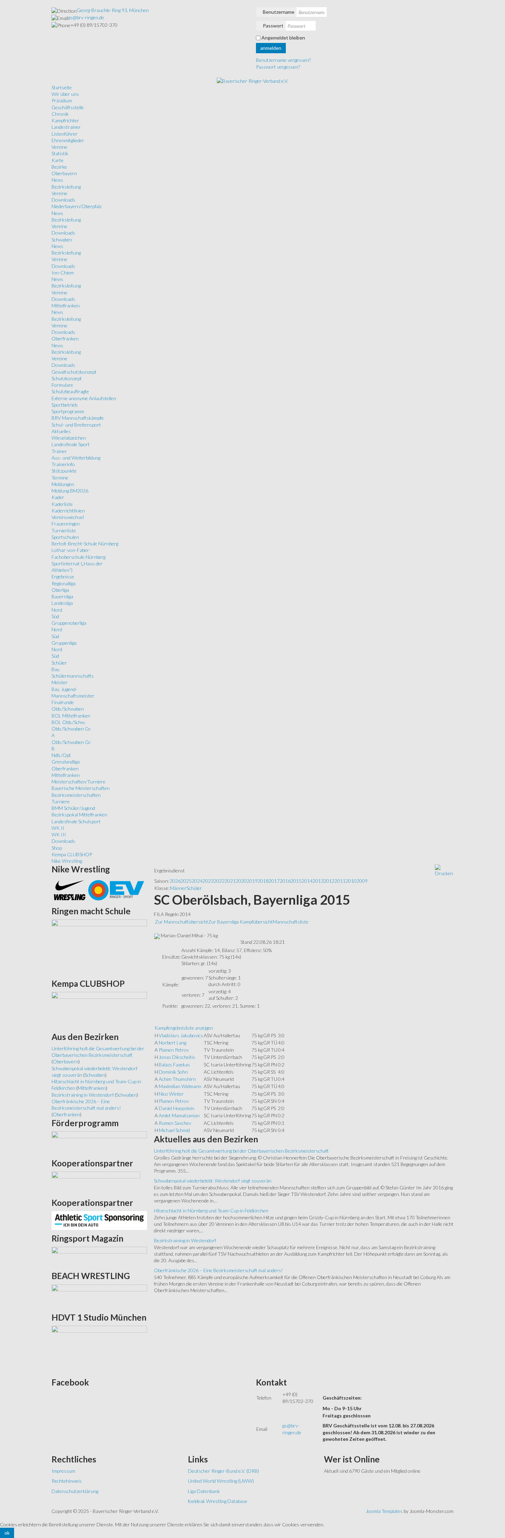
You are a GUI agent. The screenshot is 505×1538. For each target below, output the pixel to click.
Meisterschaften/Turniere (78, 781)
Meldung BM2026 (70, 491)
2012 (329, 881)
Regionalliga (64, 583)
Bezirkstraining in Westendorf (185, 1240)
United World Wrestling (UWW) (221, 1481)
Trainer (59, 451)
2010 (351, 881)
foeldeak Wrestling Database (217, 1501)
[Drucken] (444, 870)
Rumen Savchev (175, 1123)
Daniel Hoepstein (176, 1108)
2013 (318, 881)
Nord (57, 610)
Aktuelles (61, 431)
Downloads (63, 200)
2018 (263, 881)
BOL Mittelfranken (71, 716)
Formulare (62, 385)
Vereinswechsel (68, 517)
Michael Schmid (174, 1130)
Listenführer (65, 134)
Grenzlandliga (66, 762)
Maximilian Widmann (180, 1086)
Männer (178, 888)
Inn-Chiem (63, 272)
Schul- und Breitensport (76, 425)
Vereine (59, 147)
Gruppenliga (64, 643)
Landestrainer (66, 127)
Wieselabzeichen (69, 438)
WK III (59, 834)
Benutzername (278, 12)
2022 (219, 881)
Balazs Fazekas (174, 1064)
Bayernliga (62, 596)
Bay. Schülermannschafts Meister (73, 676)
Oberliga (60, 590)
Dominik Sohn (173, 1072)
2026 (175, 881)
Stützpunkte (64, 471)
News (57, 180)
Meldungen (63, 484)
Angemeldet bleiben (283, 38)
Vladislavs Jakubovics (181, 1035)
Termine (60, 477)
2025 (186, 881)
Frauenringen (66, 524)
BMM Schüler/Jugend (73, 808)
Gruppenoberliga (69, 623)
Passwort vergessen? (278, 67)
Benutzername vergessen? (283, 60)
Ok (7, 1533)
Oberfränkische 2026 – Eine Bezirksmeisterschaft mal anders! (218, 1270)
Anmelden (270, 48)
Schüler (59, 663)
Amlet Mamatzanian (179, 1115)
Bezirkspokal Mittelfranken (79, 814)
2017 (274, 881)
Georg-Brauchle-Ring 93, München (113, 10)
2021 (230, 881)
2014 (307, 881)
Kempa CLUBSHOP (72, 854)
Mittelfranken (66, 305)
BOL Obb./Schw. (69, 722)
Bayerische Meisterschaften (81, 788)
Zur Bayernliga (224, 922)
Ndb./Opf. (61, 755)
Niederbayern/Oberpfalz (77, 206)
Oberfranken (65, 338)
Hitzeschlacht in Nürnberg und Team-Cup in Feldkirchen (211, 1210)
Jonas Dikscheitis (177, 1057)
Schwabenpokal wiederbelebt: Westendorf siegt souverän (212, 1181)
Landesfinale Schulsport (76, 821)
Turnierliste (64, 530)
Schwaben (62, 239)
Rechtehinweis (67, 1481)
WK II (58, 828)
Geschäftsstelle (68, 107)
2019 (252, 881)
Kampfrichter (65, 120)
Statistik (60, 153)
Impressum (63, 1471)
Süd (55, 616)
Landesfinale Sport (71, 444)
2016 (285, 881)
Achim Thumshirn (177, 1079)
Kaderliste (62, 504)
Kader (58, 497)
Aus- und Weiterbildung (76, 458)
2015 (296, 881)
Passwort (273, 26)
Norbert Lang (172, 1042)
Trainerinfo (63, 464)
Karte (58, 160)
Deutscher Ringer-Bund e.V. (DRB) (223, 1471)
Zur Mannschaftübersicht (181, 922)
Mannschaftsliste (290, 922)
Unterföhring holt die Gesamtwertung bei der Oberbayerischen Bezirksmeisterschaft (241, 1151)
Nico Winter (171, 1094)
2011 (340, 881)
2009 (362, 881)
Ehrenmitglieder (68, 140)
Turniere (61, 801)
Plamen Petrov (174, 1050)
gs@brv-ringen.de (86, 17)
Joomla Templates (384, 1511)
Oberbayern (64, 173)
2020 (241, 881)
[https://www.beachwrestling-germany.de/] (99, 1296)
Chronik (60, 114)
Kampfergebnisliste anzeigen (184, 1028)
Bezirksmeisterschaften (76, 795)
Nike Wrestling (67, 861)
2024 (197, 881)
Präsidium (62, 100)
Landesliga (62, 603)
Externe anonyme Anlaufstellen (84, 398)
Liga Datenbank (204, 1491)
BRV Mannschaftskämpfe (78, 418)
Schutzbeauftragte (70, 391)
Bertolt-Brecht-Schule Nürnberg (85, 543)
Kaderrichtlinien (68, 510)
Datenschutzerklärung (75, 1491)
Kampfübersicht (256, 922)
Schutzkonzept (67, 378)
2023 (208, 881)
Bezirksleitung (66, 187)
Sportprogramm (68, 411)
